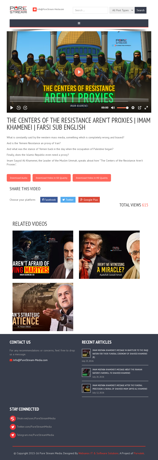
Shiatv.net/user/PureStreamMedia (35, 418)
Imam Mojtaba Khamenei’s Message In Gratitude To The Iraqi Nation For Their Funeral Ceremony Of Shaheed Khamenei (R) (120, 354)
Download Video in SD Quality (51, 177)
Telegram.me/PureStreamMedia (35, 435)
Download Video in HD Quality (92, 177)
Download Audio (18, 177)
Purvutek (139, 453)
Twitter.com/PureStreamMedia (34, 426)
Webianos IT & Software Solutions (98, 453)
